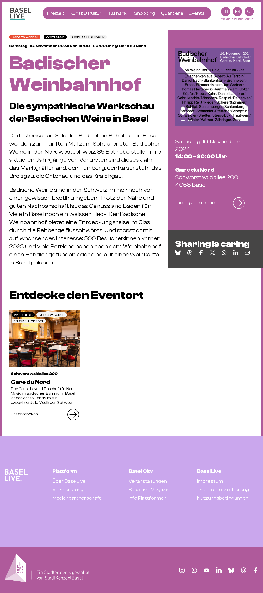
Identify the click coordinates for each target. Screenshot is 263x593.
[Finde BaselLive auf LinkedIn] (219, 570)
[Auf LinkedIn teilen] (235, 252)
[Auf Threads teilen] (189, 252)
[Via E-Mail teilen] (247, 252)
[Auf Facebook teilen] (201, 252)
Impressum (210, 481)
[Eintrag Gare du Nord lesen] (44, 338)
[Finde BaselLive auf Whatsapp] (194, 570)
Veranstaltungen (148, 481)
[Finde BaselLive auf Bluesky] (231, 570)
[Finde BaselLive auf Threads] (243, 570)
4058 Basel (206, 177)
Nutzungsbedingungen (222, 498)
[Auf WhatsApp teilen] (224, 252)
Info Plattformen (148, 498)
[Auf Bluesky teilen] (178, 252)
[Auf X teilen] (212, 252)
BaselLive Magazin (149, 489)
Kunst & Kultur (51, 315)
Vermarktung (68, 489)
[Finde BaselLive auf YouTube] (207, 570)
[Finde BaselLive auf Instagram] (182, 570)
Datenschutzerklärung (223, 489)
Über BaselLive (69, 481)
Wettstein (55, 37)
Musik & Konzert (29, 321)
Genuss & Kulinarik (88, 37)
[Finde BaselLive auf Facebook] (255, 570)
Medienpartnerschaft (76, 498)
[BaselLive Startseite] (20, 14)
